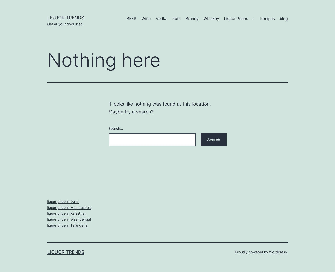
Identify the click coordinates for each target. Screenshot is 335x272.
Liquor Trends (65, 18)
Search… (115, 128)
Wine (146, 18)
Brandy (192, 18)
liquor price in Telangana (67, 225)
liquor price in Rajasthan (67, 213)
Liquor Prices (236, 18)
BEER (131, 18)
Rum (176, 18)
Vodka (161, 18)
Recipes (267, 18)
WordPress (278, 252)
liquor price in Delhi (63, 201)
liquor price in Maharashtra (69, 207)
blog (284, 18)
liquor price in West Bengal (69, 219)
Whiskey (211, 18)
